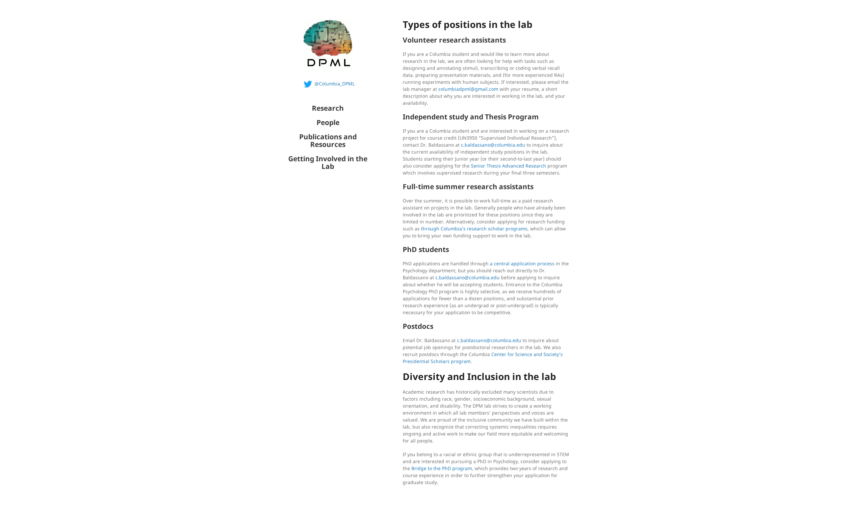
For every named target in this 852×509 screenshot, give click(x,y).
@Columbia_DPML (335, 83)
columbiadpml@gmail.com (468, 89)
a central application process (522, 263)
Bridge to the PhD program (441, 468)
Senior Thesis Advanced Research (508, 166)
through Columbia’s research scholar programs (474, 228)
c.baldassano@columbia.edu (493, 145)
